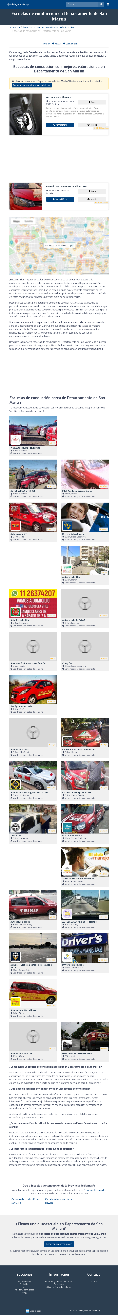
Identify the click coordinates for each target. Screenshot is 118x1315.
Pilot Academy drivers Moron (77, 491)
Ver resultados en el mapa (59, 245)
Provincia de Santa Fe (95, 1190)
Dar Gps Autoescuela (21, 706)
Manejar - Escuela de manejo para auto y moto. (31, 966)
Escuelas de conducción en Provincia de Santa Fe (48, 27)
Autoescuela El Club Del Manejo (78, 878)
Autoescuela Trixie (20, 922)
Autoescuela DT (19, 534)
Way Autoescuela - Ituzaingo (25, 448)
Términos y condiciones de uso (59, 1281)
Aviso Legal (59, 1284)
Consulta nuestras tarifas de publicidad (32, 85)
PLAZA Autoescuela (72, 835)
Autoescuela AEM (71, 577)
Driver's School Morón (73, 534)
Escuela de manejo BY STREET (77, 792)
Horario (93, 125)
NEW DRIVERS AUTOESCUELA (77, 1053)
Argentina (14, 27)
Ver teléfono (61, 125)
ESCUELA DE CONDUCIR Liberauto (79, 749)
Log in (24, 1287)
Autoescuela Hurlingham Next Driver (29, 792)
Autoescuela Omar (20, 749)
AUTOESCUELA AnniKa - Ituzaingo (79, 922)
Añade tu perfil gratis (24, 1290)
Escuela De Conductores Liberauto (66, 186)
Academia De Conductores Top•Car (28, 663)
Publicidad (24, 1284)
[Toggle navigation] (108, 4)
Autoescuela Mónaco (58, 97)
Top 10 (46, 43)
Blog (24, 1292)
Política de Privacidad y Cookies (59, 1287)
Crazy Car (67, 663)
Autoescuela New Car (21, 1053)
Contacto (94, 1281)
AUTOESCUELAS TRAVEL (23, 491)
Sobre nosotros (24, 1281)
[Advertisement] (59, 159)
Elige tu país (35, 1311)
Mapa (93, 102)
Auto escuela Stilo (20, 620)
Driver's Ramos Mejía (73, 965)
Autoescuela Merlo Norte (23, 1010)
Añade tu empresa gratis (59, 1244)
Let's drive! (16, 835)
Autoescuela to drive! (73, 620)
